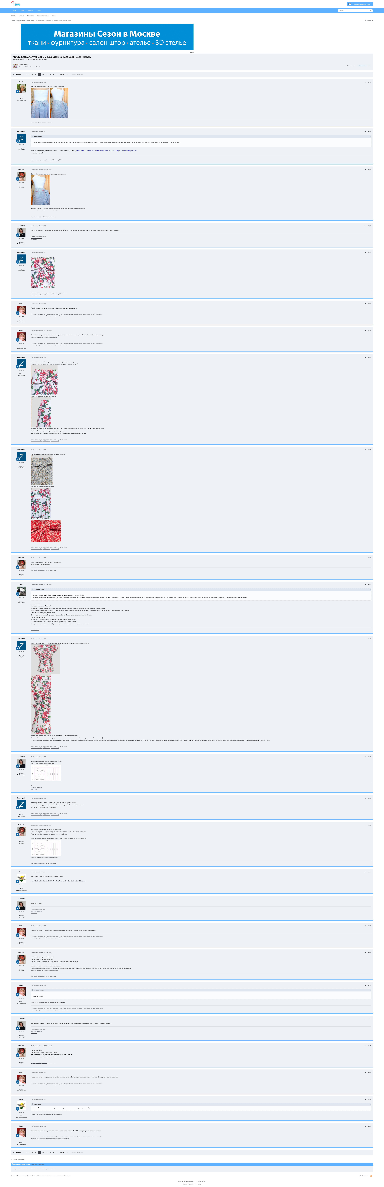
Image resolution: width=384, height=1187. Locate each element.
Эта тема (363, 10)
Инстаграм (34, 239)
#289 (369, 798)
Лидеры (54, 15)
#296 (369, 1019)
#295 (369, 985)
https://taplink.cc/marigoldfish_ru (39, 216)
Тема (180, 1181)
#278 (369, 169)
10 (32, 74)
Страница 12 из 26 (76, 74)
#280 (369, 252)
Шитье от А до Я (35, 67)
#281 (369, 303)
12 (39, 74)
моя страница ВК (55, 160)
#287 (369, 639)
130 (22, 888)
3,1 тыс (22, 320)
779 (22, 98)
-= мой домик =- (35, 630)
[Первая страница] (13, 74)
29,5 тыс (22, 148)
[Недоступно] (40, 102)
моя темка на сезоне (36, 238)
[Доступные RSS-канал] (371, 1175)
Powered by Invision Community (192, 1184)
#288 (369, 756)
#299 (369, 1099)
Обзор (14, 10)
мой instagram (46, 160)
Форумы (13, 15)
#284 (369, 449)
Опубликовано (38, 82)
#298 (369, 1072)
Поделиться (351, 65)
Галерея (22, 15)
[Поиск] (371, 10)
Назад (18, 74)
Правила (22, 10)
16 (53, 74)
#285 (369, 557)
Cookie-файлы (201, 1181)
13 (43, 74)
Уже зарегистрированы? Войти (362, 4)
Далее (62, 74)
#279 (369, 225)
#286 (369, 584)
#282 (369, 330)
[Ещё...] (366, 82)
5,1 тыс (22, 186)
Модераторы (30, 15)
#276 (369, 82)
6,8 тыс (22, 242)
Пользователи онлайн (42, 15)
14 (46, 74)
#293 (369, 925)
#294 (369, 952)
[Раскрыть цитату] (33, 136)
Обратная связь (189, 1181)
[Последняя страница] (67, 74)
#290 (369, 825)
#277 (369, 131)
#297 (369, 1045)
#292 (369, 899)
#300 (369, 1126)
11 (35, 74)
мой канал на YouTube (36, 160)
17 (57, 74)
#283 (369, 357)
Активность (31, 10)
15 (50, 74)
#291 (369, 872)
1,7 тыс (22, 601)
